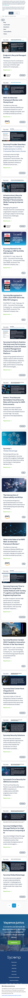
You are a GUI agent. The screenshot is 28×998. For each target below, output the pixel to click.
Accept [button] (11, 13)
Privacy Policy (6, 5)
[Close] (26, 985)
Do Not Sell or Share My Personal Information (11, 995)
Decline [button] (16, 13)
